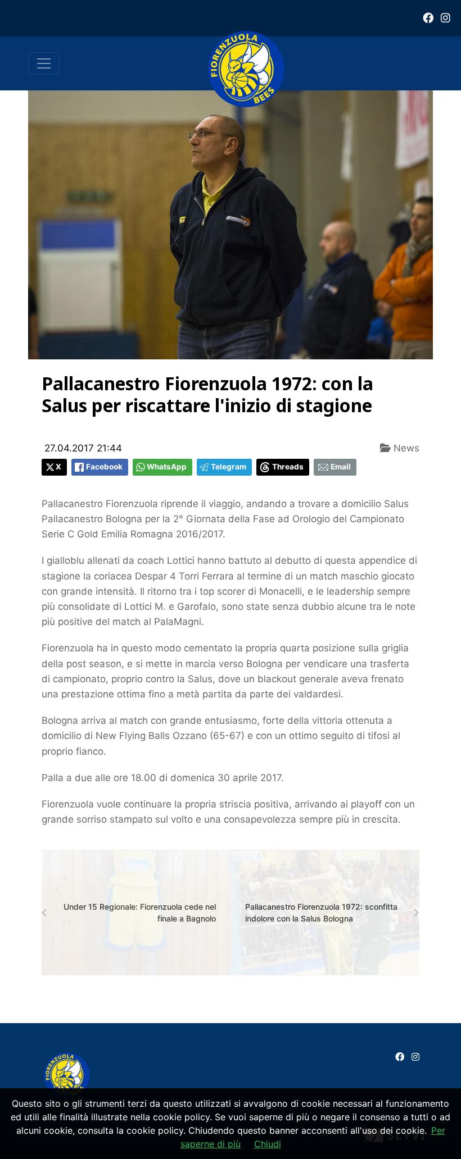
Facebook (104, 466)
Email (341, 466)
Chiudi (267, 1143)
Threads (288, 466)
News (405, 448)
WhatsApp (167, 466)
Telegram (228, 466)
